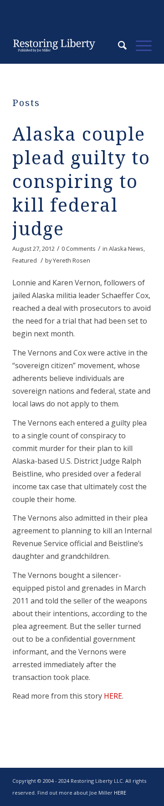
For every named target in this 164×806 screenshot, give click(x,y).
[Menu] (139, 45)
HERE (113, 696)
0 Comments (79, 248)
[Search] (118, 45)
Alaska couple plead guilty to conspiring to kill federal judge (81, 182)
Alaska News (126, 248)
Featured (24, 260)
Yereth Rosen (71, 260)
